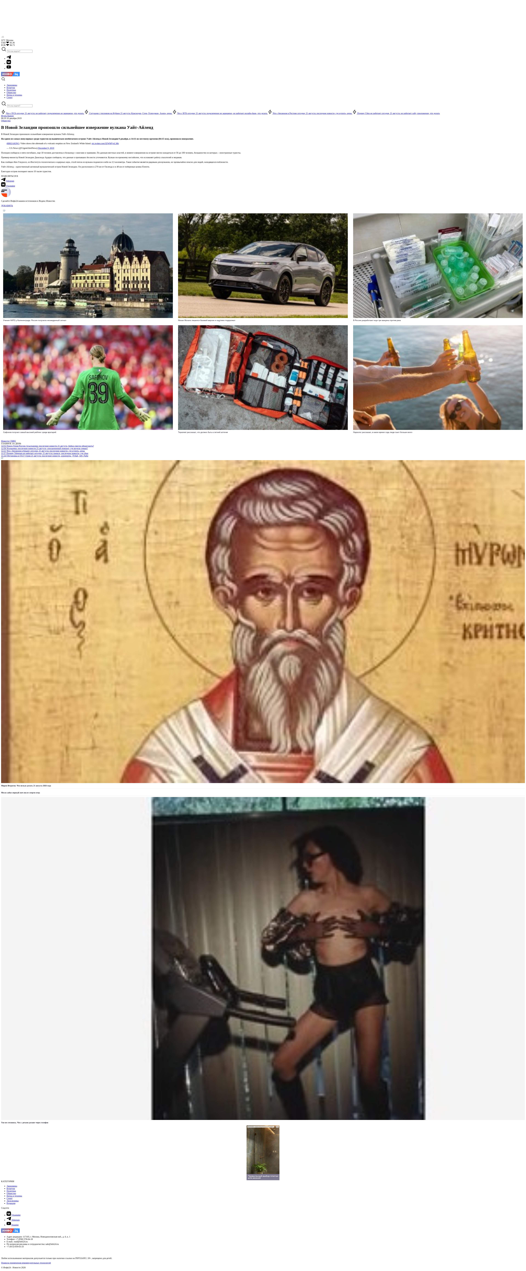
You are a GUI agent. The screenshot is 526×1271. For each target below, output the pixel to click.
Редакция (11, 1203)
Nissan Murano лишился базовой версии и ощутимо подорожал (206, 320)
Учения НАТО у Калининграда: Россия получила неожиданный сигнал (34, 320)
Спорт (9, 1198)
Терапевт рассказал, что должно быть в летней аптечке (203, 432)
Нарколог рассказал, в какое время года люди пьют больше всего (382, 432)
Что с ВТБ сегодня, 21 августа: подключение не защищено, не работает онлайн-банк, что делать (222, 113)
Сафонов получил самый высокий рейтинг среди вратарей (29, 432)
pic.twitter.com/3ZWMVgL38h (105, 143)
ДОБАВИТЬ (7, 205)
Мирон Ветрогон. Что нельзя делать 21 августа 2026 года (26, 786)
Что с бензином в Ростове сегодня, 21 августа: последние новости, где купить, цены (312, 113)
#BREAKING (13, 143)
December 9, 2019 (46, 148)
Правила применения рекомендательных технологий (26, 1263)
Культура (11, 1188)
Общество (6, 121)
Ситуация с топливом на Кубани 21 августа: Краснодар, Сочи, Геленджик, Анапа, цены (130, 113)
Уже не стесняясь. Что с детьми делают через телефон (24, 1123)
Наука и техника (14, 1196)
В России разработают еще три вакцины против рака (377, 320)
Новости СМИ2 (8, 441)
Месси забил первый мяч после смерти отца (20, 793)
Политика (11, 1191)
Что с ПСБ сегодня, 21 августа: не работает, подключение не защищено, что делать (44, 113)
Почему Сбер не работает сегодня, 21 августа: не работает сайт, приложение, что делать (398, 113)
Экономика (12, 1186)
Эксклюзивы (13, 1201)
